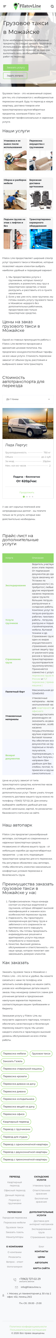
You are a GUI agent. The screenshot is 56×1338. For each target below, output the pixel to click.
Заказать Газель (12, 1061)
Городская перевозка (14, 1217)
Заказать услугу (16, 67)
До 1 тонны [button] (12, 399)
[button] (24, 496)
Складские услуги (41, 1178)
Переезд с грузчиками (16, 1129)
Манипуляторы (14, 1237)
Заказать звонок (26, 1281)
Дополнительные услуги (41, 1214)
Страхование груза (41, 1237)
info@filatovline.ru (31, 1287)
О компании (15, 1252)
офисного (37, 711)
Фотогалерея (14, 1266)
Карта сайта (41, 1268)
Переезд (14, 1176)
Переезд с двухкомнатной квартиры (25, 1151)
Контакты (41, 1251)
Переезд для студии (15, 1136)
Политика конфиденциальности (28, 1326)
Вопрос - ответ (14, 1261)
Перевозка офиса (13, 1114)
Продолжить (27, 492)
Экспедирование (15, 585)
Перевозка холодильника (18, 1098)
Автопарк (41, 1262)
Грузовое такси (41, 1053)
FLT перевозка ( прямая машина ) (43, 682)
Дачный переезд (14, 1195)
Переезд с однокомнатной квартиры (25, 1144)
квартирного (44, 708)
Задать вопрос (15, 75)
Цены (41, 1257)
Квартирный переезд (16, 1121)
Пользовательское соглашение (28, 1329)
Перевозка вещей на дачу (19, 1106)
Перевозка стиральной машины (22, 1068)
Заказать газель (15, 1232)
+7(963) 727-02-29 (30, 1278)
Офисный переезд (14, 1190)
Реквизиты (14, 1257)
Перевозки (14, 1212)
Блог (41, 1246)
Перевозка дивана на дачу (19, 1083)
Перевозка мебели (14, 1053)
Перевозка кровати (15, 1076)
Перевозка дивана (14, 1091)
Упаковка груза (41, 1185)
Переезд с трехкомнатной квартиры (25, 1159)
